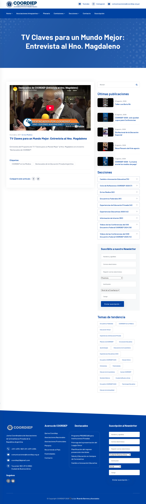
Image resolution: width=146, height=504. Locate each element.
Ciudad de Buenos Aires (123, 378)
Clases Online (126, 360)
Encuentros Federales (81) (110, 198)
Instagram (100, 4)
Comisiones (59, 13)
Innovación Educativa (125, 341)
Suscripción (99, 13)
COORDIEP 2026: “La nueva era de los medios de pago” (126, 163)
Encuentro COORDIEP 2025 (108, 360)
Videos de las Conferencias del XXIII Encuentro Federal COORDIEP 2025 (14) (116, 235)
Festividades (117, 366)
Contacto (87, 13)
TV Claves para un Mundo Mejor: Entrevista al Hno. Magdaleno (48, 138)
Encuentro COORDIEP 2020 (108, 384)
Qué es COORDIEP (125, 372)
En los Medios (27, 135)
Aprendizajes (104, 348)
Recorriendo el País (52, 450)
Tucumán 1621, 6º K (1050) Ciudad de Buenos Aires (21, 467)
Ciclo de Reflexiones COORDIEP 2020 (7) (116, 186)
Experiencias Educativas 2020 (109, 354)
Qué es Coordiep (51, 433)
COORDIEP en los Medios (21, 164)
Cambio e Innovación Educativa (84, 463)
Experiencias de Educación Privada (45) (116, 205)
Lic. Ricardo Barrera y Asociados (86, 499)
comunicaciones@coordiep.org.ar (126, 4)
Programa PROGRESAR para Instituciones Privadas (82, 437)
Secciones (73, 13)
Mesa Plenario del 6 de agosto (127, 148)
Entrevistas (103, 366)
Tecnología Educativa (128, 384)
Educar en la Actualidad (107, 390)
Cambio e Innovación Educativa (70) (114, 179)
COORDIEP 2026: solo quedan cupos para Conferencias (127, 119)
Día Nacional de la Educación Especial (126, 133)
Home (8, 13)
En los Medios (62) (107, 192)
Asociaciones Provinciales (55, 441)
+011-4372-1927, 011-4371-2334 (23, 449)
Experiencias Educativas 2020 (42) (114, 211)
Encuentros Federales (106, 323)
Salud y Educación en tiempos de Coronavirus (83, 457)
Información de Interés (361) (111, 218)
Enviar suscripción (111, 304)
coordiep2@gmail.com (20, 460)
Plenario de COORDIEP (106, 341)
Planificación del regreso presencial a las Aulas (81, 450)
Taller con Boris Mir (123, 104)
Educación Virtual (105, 329)
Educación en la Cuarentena (122, 348)
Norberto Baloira (105, 378)
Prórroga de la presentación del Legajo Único (84, 443)
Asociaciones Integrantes (27, 13)
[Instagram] (8, 481)
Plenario (46, 13)
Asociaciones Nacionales (55, 437)
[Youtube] (13, 481)
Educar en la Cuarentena (107, 372)
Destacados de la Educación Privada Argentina (54, 164)
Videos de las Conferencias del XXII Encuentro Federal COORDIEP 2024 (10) (116, 225)
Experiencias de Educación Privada (110, 335)
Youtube (86, 4)
